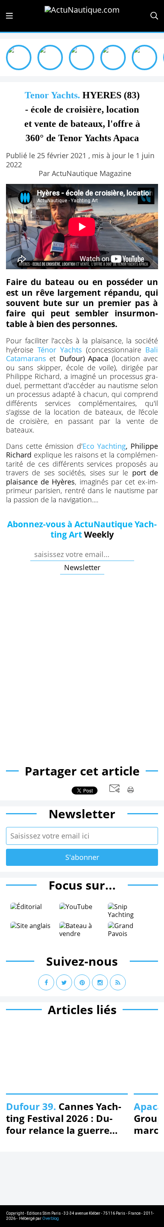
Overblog (50, 1218)
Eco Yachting (104, 446)
